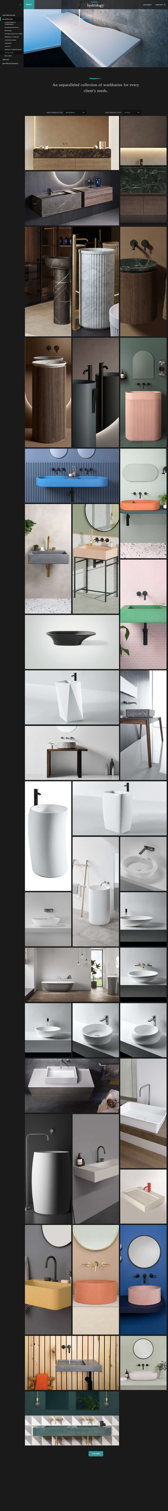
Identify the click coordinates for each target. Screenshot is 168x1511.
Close (20, 4)
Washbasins (9, 52)
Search (159, 5)
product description (48, 149)
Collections (9, 15)
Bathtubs (8, 30)
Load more (96, 1453)
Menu (29, 5)
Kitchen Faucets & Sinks (14, 34)
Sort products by (55, 113)
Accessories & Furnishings (10, 23)
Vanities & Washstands (13, 49)
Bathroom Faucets (12, 27)
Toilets (7, 46)
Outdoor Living (10, 40)
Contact (147, 5)
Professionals (10, 63)
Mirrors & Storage (12, 37)
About (6, 59)
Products (8, 19)
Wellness (8, 56)
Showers (8, 43)
